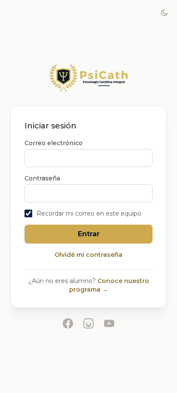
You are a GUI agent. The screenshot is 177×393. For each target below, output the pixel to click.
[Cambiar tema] (164, 13)
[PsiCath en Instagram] (88, 323)
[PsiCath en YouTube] (109, 323)
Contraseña (42, 178)
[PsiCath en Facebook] (68, 323)
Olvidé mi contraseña (88, 255)
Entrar (89, 234)
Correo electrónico (53, 143)
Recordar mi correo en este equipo (89, 213)
